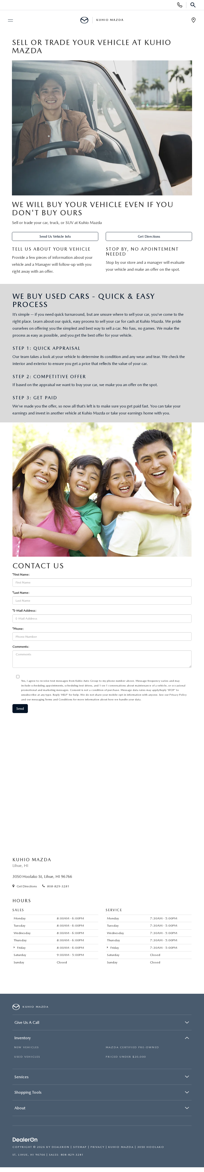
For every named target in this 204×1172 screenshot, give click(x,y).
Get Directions (149, 236)
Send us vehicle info (55, 236)
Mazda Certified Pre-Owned (132, 1047)
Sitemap (80, 1147)
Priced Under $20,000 (126, 1056)
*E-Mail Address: (24, 610)
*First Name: (21, 574)
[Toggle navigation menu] (8, 20)
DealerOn (60, 1147)
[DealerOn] (25, 1140)
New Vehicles (26, 1047)
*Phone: (18, 629)
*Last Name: (21, 592)
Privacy (97, 1147)
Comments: (20, 646)
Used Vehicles (27, 1056)
